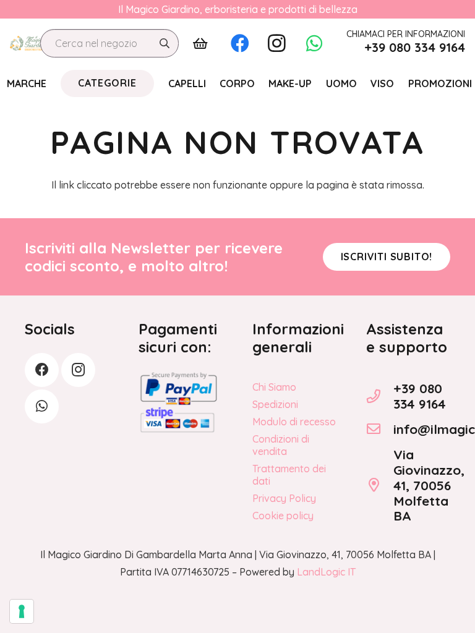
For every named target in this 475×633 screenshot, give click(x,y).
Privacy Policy (284, 498)
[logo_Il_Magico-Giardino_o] (28, 43)
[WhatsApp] (314, 43)
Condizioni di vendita (280, 445)
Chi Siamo (274, 387)
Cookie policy (283, 515)
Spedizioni (275, 404)
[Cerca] (165, 43)
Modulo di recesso (294, 421)
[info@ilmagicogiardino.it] (379, 429)
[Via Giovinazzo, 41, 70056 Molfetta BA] (379, 485)
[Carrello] (200, 43)
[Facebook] (240, 43)
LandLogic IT (326, 572)
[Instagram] (277, 43)
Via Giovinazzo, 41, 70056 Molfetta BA (428, 485)
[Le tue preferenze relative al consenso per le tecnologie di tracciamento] (21, 611)
